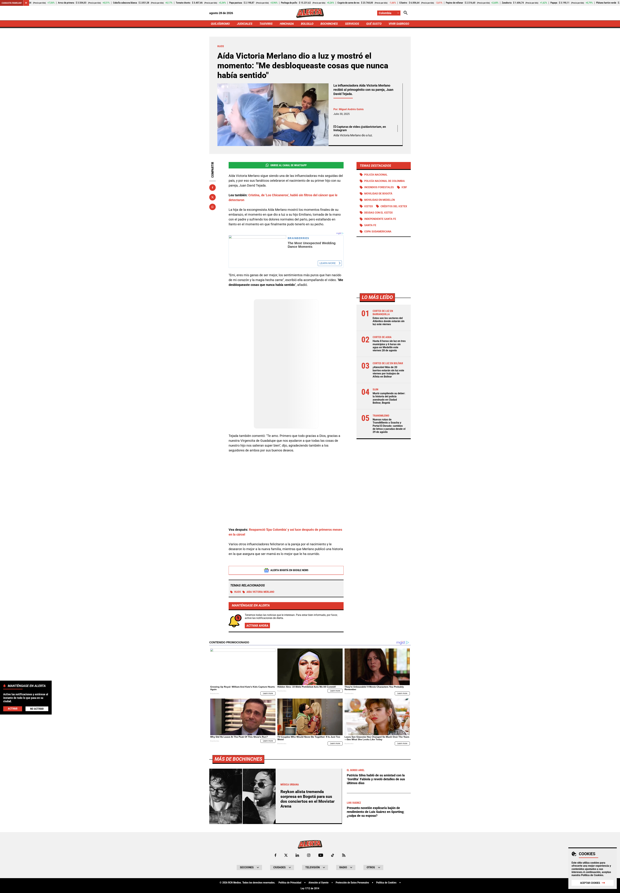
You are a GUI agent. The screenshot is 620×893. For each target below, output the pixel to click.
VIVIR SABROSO (399, 23)
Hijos (237, 591)
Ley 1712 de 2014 (310, 888)
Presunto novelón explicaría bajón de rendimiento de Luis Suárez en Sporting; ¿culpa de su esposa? (375, 812)
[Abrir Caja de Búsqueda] (406, 13)
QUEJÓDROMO (220, 23)
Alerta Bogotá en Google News (289, 570)
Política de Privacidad (290, 882)
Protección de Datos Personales (352, 882)
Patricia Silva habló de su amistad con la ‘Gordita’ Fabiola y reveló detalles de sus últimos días (376, 779)
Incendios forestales (379, 187)
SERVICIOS (352, 23)
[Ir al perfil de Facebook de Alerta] (275, 855)
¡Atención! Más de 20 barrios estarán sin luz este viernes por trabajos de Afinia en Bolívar (388, 372)
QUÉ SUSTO (374, 23)
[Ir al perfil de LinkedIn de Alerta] (297, 855)
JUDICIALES (244, 23)
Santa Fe (370, 225)
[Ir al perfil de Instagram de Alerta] (308, 855)
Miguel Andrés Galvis (351, 109)
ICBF (404, 187)
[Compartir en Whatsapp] (212, 207)
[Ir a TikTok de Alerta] (332, 855)
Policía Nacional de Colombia (384, 181)
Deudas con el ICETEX (378, 212)
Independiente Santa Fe (380, 219)
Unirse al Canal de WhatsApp (288, 165)
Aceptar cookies (590, 882)
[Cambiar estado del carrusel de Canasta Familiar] (26, 3)
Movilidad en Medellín (379, 200)
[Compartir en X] (212, 197)
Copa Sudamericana (377, 231)
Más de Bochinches (238, 759)
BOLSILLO (307, 23)
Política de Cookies (592, 875)
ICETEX (368, 206)
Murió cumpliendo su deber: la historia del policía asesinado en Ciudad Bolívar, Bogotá (389, 398)
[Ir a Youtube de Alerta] (320, 855)
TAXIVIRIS (266, 23)
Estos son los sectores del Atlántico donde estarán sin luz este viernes (388, 321)
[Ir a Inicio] (310, 13)
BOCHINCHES (329, 23)
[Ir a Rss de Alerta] (343, 855)
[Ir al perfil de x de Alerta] (286, 855)
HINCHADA (287, 23)
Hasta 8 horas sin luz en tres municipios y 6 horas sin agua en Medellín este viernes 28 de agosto (389, 346)
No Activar (37, 708)
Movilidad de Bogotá (378, 193)
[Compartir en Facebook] (212, 187)
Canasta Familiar (12, 3)
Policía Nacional (376, 174)
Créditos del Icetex (394, 206)
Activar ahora (257, 625)
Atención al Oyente (319, 882)
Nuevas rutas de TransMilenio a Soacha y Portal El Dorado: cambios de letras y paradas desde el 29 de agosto (389, 426)
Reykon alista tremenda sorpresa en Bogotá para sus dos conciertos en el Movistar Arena (307, 799)
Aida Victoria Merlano (260, 591)
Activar (12, 708)
